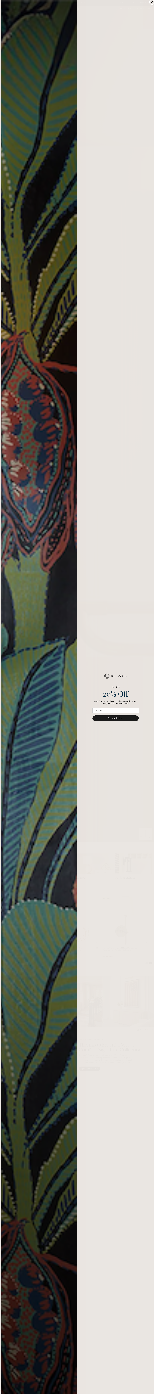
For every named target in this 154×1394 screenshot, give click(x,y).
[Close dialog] (151, 2)
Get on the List (115, 718)
